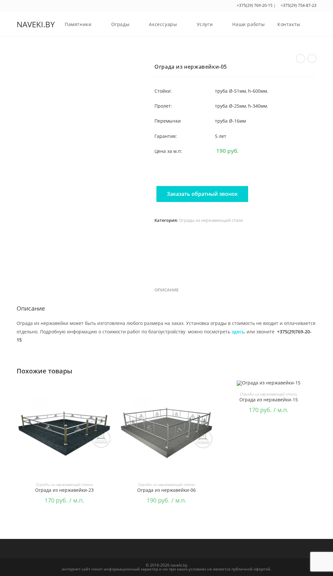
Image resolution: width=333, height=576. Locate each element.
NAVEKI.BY (36, 24)
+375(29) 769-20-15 (254, 5)
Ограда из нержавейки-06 (166, 490)
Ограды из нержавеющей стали (211, 220)
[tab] (166, 290)
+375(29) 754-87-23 (298, 5)
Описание (166, 290)
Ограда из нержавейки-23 (64, 490)
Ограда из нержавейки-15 (268, 399)
